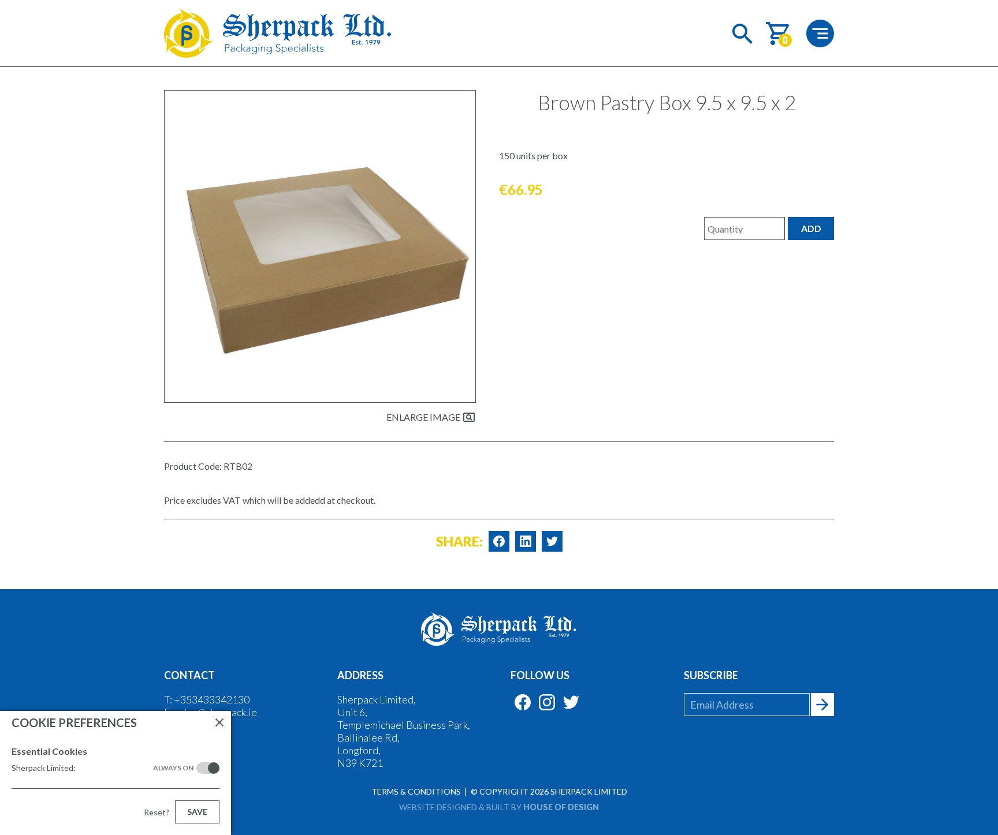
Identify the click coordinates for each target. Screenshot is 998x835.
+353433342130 (212, 699)
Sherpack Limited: (102, 768)
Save (197, 812)
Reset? (156, 812)
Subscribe (711, 675)
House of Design (561, 807)
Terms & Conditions (416, 791)
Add (811, 228)
